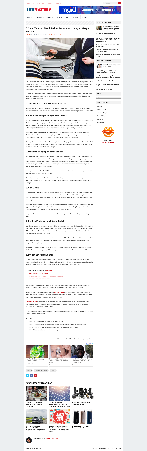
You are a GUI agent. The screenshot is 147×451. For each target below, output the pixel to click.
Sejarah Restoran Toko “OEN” (104, 89)
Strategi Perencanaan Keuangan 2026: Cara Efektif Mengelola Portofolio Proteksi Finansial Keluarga (108, 39)
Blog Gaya (100, 119)
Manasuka (85, 17)
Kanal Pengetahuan (35, 448)
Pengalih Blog (101, 116)
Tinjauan (76, 17)
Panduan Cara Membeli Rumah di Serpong (107, 81)
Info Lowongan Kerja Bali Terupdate (39, 273)
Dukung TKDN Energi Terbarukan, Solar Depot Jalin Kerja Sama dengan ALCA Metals (59, 404)
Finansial (30, 17)
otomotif (53, 370)
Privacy (49, 3)
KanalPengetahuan (35, 34)
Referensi (50, 17)
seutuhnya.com (101, 109)
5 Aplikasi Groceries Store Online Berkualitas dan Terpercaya (46, 276)
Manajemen (40, 17)
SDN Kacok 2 (101, 106)
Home (29, 23)
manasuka (29, 370)
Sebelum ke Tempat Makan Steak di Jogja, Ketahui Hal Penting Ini (34, 404)
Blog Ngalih (100, 122)
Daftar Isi (58, 3)
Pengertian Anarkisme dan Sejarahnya (39, 279)
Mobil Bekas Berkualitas (41, 370)
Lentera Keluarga (102, 113)
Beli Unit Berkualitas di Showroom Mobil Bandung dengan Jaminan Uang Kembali (35, 428)
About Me (30, 3)
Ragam (68, 17)
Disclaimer (40, 3)
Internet (59, 17)
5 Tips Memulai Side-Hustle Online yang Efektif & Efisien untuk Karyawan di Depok (111, 28)
